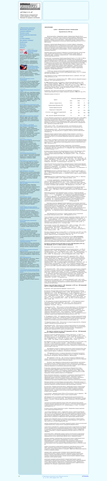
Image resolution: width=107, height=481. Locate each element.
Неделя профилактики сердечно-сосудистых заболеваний (32, 51)
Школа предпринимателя (25, 257)
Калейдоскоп (23, 42)
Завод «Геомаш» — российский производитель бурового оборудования (28, 125)
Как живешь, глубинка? (26, 40)
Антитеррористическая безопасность (28, 153)
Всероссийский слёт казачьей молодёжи (28, 160)
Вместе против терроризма (26, 139)
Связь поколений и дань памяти (27, 170)
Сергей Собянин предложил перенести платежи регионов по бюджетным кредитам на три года (29, 208)
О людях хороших (25, 38)
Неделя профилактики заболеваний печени (29, 104)
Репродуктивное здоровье (25, 196)
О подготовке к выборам (25, 229)
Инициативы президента (27, 29)
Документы (23, 45)
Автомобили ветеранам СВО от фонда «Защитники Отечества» (28, 241)
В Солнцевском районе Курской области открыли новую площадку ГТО (33, 67)
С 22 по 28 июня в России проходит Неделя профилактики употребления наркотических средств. (29, 270)
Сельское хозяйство (25, 31)
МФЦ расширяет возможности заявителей (29, 115)
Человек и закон (24, 33)
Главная (44, 21)
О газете (53, 21)
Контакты (62, 21)
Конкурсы (23, 44)
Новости (22, 47)
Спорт (21, 36)
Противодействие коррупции (28, 34)
